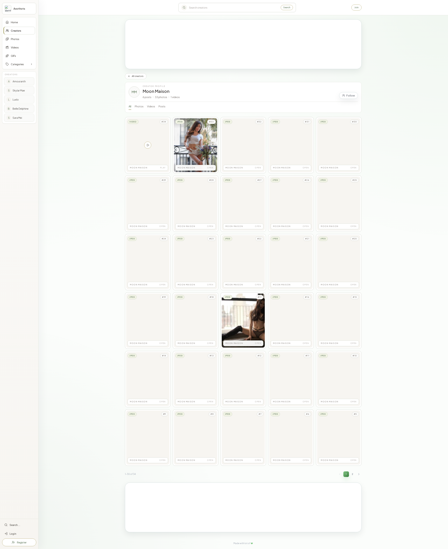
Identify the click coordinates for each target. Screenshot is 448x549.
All (130, 106)
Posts (162, 106)
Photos (139, 106)
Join (356, 7)
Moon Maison (156, 91)
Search (286, 7)
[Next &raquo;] (359, 474)
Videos (151, 106)
